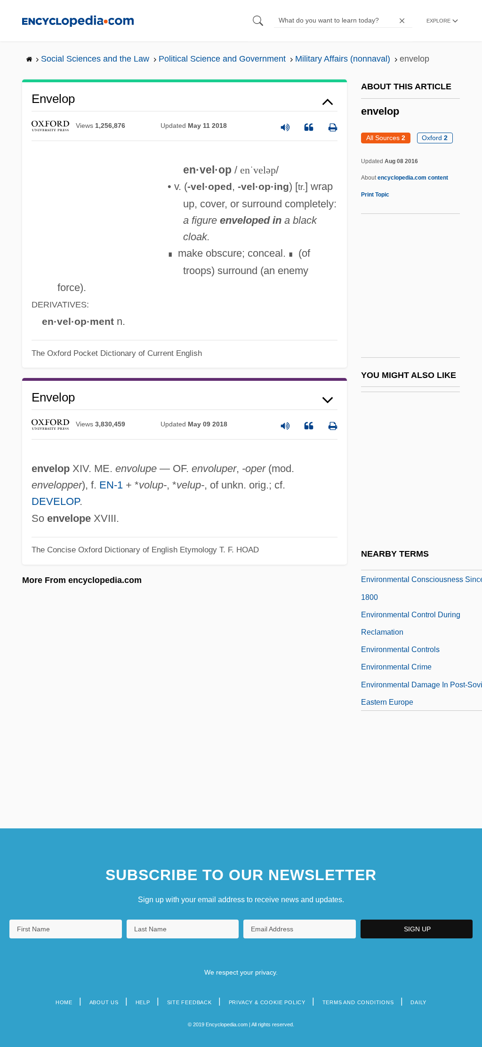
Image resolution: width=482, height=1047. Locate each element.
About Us (104, 1002)
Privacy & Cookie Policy (267, 1002)
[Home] (78, 20)
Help (143, 1002)
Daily (418, 1002)
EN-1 (111, 485)
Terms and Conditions (358, 1002)
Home (64, 1002)
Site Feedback (189, 1002)
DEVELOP (56, 501)
